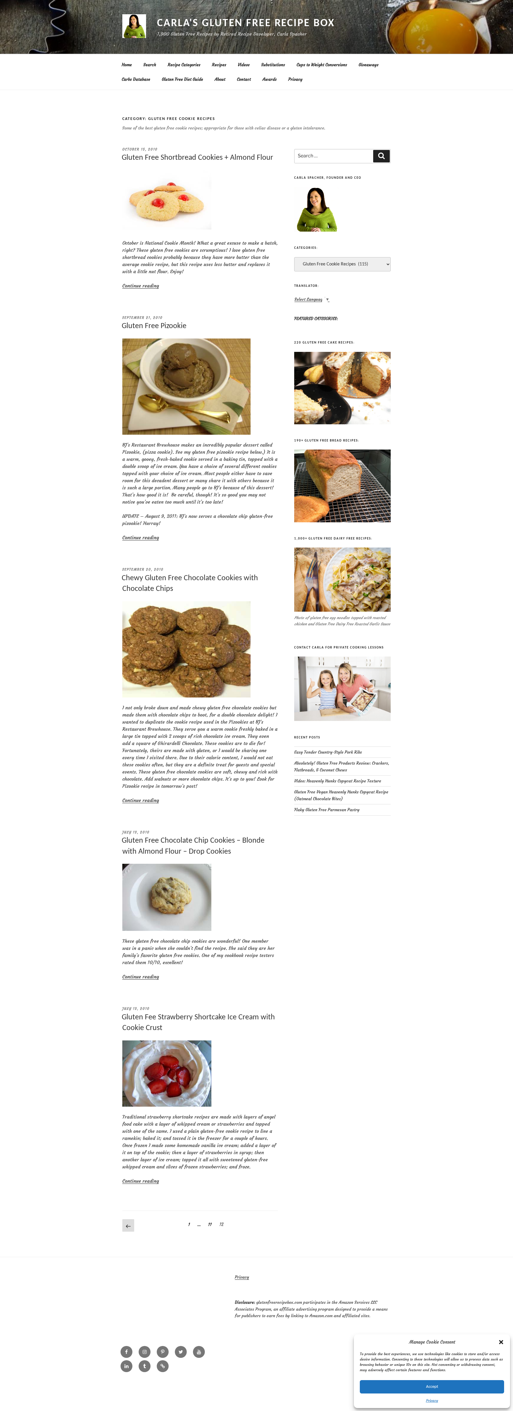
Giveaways (369, 64)
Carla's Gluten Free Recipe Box (246, 23)
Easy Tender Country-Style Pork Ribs (328, 752)
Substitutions (273, 64)
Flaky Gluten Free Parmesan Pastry (327, 809)
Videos (244, 64)
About (220, 79)
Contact (244, 79)
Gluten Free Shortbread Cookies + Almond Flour (197, 158)
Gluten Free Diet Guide (182, 79)
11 (211, 1224)
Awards (269, 79)
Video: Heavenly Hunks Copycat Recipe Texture (337, 781)
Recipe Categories (184, 64)
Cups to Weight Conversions (322, 64)
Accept (432, 1387)
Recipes (219, 64)
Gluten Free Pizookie (154, 326)
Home (127, 64)
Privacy (432, 1400)
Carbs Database (136, 79)
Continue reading (140, 286)
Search (149, 64)
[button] (501, 1342)
